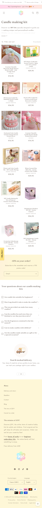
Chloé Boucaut (24, 497)
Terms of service (21, 500)
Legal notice (32, 503)
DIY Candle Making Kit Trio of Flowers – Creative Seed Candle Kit (11, 200)
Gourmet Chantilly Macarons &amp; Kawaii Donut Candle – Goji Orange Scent (11, 69)
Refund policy (33, 497)
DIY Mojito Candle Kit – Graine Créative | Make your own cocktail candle (31, 64)
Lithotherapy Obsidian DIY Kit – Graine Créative (31, 210)
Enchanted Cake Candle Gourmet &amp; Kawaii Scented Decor (11, 134)
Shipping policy (32, 500)
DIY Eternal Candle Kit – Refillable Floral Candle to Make (11, 99)
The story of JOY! (9, 409)
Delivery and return (10, 391)
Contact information (13, 503)
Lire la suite (3, 35)
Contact (6, 400)
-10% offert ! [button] (2, 254)
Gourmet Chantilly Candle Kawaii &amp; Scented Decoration (31, 134)
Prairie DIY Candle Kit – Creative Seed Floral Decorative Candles (31, 99)
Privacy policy (11, 500)
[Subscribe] (36, 273)
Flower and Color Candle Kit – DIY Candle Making (11, 169)
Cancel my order (9, 413)
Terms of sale (24, 503)
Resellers (6, 395)
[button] (4, 13)
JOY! (10, 497)
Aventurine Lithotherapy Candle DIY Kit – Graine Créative (11, 242)
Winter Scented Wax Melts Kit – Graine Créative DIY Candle (31, 169)
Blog (5, 404)
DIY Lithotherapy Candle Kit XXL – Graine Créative (31, 240)
